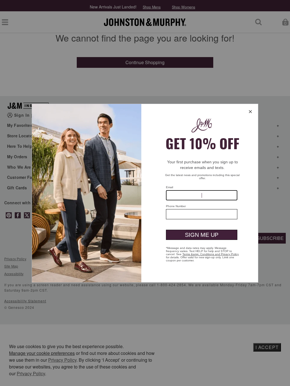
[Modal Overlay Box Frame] (145, 193)
